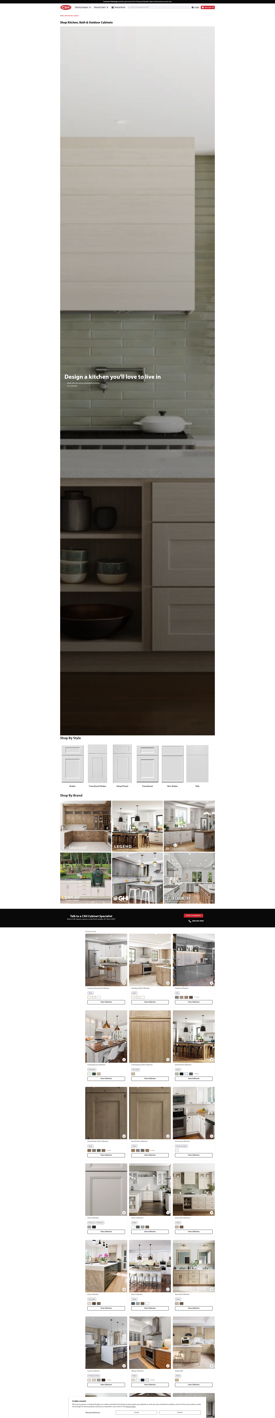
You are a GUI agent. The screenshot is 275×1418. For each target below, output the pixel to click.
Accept (136, 1412)
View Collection (106, 1002)
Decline (180, 1412)
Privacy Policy (131, 1407)
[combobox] (156, 7)
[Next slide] (212, 765)
